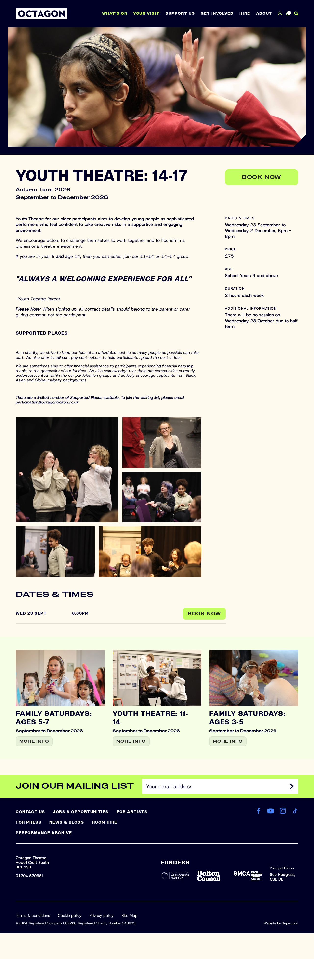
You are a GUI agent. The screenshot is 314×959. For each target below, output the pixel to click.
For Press (28, 822)
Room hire (104, 822)
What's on (114, 13)
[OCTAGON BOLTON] (41, 14)
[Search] (296, 13)
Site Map (129, 915)
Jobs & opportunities (81, 812)
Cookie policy (69, 915)
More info (34, 741)
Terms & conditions (33, 915)
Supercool (290, 923)
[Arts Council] (175, 875)
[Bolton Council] (211, 876)
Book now (261, 177)
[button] (67, 469)
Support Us (180, 13)
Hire (244, 13)
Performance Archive (44, 833)
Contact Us (30, 812)
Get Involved (217, 13)
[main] (157, 393)
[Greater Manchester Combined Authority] (248, 876)
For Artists (132, 812)
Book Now (204, 614)
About (264, 13)
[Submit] (291, 786)
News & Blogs (66, 822)
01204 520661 (30, 875)
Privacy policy (101, 915)
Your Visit (146, 13)
